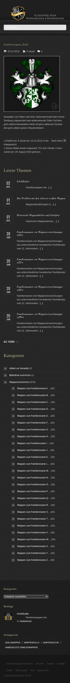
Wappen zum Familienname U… (33, 525)
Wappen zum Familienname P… (33, 491)
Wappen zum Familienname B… (33, 395)
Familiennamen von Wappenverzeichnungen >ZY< (40, 260)
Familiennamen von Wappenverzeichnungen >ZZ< (40, 233)
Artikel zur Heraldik (19, 368)
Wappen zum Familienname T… (33, 519)
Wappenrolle (31, 642)
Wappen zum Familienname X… (33, 546)
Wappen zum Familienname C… (33, 402)
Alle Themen (9, 342)
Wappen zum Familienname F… (33, 422)
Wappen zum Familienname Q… (33, 498)
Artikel (10, 670)
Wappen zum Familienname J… (33, 450)
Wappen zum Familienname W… (34, 539)
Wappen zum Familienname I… (33, 443)
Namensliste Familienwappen (21, 647)
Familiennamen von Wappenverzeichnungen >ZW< (40, 315)
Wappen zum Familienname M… (33, 470)
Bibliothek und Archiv (20, 375)
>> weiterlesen (24, 621)
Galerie (50, 663)
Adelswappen (12, 642)
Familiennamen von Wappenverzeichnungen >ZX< (40, 288)
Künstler (40, 663)
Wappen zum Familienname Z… (33, 560)
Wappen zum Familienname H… (33, 436)
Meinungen (21, 670)
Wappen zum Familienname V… (33, 532)
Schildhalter (23, 181)
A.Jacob (31, 51)
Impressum (42, 670)
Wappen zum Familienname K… (33, 457)
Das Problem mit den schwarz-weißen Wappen (41, 198)
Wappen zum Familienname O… (33, 484)
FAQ (32, 670)
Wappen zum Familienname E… (33, 416)
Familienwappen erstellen (20, 663)
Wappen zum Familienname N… (33, 477)
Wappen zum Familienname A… (33, 388)
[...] (50, 187)
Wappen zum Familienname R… (33, 505)
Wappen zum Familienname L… (33, 464)
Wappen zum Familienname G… (33, 429)
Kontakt (61, 663)
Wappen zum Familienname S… (33, 512)
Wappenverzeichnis (19, 382)
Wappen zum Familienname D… (33, 409)
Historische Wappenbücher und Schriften (38, 215)
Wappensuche (51, 642)
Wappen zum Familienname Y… (33, 553)
